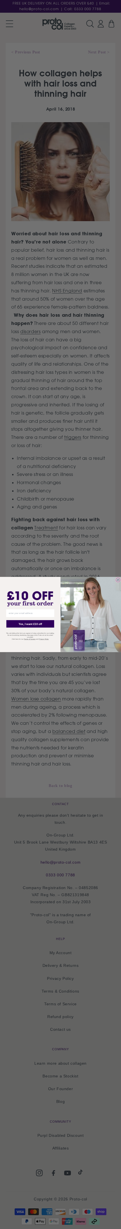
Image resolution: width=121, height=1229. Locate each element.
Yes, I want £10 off (30, 624)
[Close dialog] (118, 579)
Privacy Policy (44, 639)
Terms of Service (29, 639)
